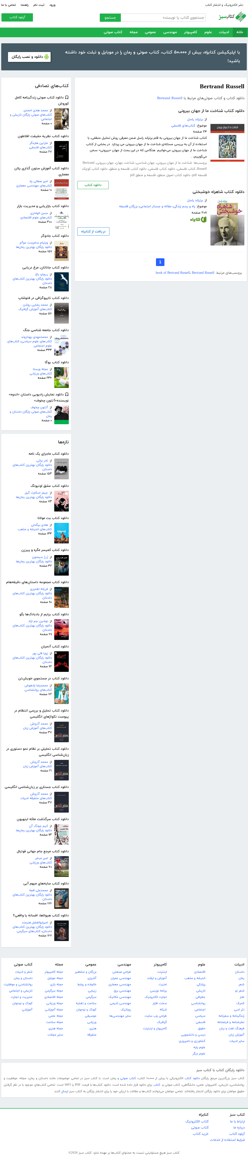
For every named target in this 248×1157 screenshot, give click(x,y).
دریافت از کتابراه (93, 231)
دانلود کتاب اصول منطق (174, 175)
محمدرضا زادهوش (36, 685)
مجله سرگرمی (54, 991)
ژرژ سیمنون (40, 557)
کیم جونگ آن (38, 826)
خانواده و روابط (86, 984)
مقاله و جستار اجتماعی (155, 206)
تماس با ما (8, 5)
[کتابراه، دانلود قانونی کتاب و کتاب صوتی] (198, 220)
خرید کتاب (201, 1134)
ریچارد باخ (41, 274)
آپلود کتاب (17, 17)
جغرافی (200, 997)
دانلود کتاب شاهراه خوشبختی (218, 192)
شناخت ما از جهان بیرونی (174, 163)
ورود (52, 5)
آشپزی (91, 978)
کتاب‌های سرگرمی (28, 931)
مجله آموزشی (54, 1010)
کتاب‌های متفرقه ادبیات (36, 798)
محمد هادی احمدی (35, 110)
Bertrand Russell (169, 98)
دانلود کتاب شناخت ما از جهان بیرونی (211, 111)
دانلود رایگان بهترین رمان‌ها (34, 247)
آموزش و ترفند (157, 978)
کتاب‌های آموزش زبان (37, 728)
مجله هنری (55, 1028)
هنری (92, 1028)
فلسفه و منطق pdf (143, 175)
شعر (241, 984)
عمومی (150, 32)
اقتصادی (199, 972)
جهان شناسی (145, 163)
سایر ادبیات (236, 1041)
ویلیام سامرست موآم (34, 243)
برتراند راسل (195, 119)
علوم (208, 32)
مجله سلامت (54, 1022)
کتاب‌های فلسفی (40, 147)
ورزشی (91, 1022)
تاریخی (200, 991)
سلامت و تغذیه (86, 1003)
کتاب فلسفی (186, 169)
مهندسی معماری (119, 984)
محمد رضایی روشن (35, 305)
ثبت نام (39, 5)
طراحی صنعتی (121, 972)
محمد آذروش (39, 724)
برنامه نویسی (158, 991)
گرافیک (162, 1022)
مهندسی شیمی (120, 1003)
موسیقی (90, 1016)
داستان (239, 972)
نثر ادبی (239, 1010)
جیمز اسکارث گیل (36, 493)
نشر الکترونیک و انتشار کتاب (224, 5)
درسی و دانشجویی (193, 1035)
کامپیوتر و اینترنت (155, 1028)
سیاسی (200, 1016)
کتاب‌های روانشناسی (38, 690)
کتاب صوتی (113, 32)
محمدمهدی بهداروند (34, 337)
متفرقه (91, 1035)
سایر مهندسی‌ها (120, 1016)
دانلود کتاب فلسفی (161, 169)
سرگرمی (91, 997)
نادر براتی (42, 461)
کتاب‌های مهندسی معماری (34, 186)
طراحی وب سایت (156, 1016)
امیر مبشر (41, 858)
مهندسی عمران (121, 978)
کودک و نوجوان (86, 1010)
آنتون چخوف (39, 407)
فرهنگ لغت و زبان (231, 1028)
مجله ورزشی (54, 1003)
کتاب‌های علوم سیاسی (36, 341)
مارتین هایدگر (39, 143)
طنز (242, 997)
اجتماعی (199, 1010)
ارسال (64, 1091)
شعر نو (239, 991)
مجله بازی (56, 984)
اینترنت (162, 972)
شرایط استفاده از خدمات (227, 1140)
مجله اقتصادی (53, 997)
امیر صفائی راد (38, 181)
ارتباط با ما (237, 1121)
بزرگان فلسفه (128, 206)
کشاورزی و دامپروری (192, 1041)
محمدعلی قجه (38, 890)
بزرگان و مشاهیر (85, 972)
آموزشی (27, 1010)
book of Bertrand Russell (173, 273)
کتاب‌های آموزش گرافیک (35, 309)
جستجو (110, 17)
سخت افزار (160, 1003)
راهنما (25, 5)
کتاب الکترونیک (197, 1121)
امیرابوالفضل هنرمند (35, 922)
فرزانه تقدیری (39, 589)
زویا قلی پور (40, 653)
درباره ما (239, 1127)
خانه (239, 32)
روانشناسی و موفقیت (18, 984)
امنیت (163, 984)
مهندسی (170, 32)
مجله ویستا (40, 369)
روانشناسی (198, 1003)
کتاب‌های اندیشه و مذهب (35, 529)
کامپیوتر (190, 32)
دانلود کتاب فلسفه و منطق (128, 169)
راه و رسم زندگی (184, 206)
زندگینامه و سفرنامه (231, 1016)
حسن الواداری (39, 213)
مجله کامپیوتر (54, 972)
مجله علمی (55, 1016)
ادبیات (224, 32)
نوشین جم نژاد (38, 621)
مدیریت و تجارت (21, 997)
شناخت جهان (125, 163)
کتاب (156, 1085)
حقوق (201, 1028)
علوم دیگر (199, 1054)
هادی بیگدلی (39, 525)
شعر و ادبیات (23, 972)
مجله (134, 32)
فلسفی (200, 1022)
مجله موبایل (55, 978)
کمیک (240, 1003)
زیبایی (92, 991)
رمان (241, 978)
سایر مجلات (55, 1035)
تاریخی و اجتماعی (20, 991)
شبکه (163, 1010)
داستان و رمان (23, 978)
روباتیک (126, 1010)
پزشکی (201, 984)
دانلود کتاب (93, 185)
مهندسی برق (122, 991)
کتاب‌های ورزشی (41, 373)
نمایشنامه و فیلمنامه (230, 1022)
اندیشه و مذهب (194, 978)
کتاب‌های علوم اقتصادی (36, 217)
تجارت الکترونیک (156, 997)
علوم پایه (199, 1047)
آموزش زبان (236, 1035)
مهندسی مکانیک (119, 997)
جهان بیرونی (105, 163)
